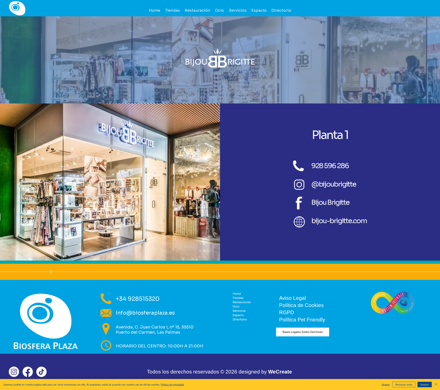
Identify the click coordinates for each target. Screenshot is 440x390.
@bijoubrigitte (333, 184)
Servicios (239, 311)
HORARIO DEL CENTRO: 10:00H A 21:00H (159, 346)
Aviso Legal (292, 298)
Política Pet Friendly (302, 319)
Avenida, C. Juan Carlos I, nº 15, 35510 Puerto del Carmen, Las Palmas (155, 330)
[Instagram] (14, 372)
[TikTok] (41, 372)
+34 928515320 (138, 299)
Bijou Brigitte (330, 202)
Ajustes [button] (386, 384)
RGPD (286, 312)
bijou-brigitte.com (339, 220)
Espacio (238, 315)
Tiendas (238, 298)
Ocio (236, 306)
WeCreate (280, 372)
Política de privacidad (172, 384)
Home (237, 293)
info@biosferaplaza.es (145, 313)
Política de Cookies (301, 305)
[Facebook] (28, 372)
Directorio (240, 319)
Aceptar (424, 384)
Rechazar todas (403, 384)
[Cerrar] (436, 384)
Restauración (242, 302)
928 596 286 (330, 165)
